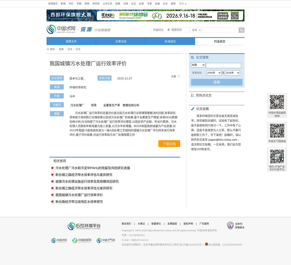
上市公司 (107, 3)
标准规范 (170, 41)
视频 (87, 3)
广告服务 (204, 223)
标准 (141, 3)
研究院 (96, 3)
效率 (94, 105)
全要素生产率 (111, 105)
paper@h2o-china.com (222, 139)
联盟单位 (156, 223)
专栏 (71, 3)
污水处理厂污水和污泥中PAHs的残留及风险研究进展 (92, 168)
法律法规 (120, 41)
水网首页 (53, 3)
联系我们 (126, 223)
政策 (117, 3)
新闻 (63, 3)
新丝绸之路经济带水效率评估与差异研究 (83, 174)
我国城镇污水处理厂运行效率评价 (79, 195)
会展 (157, 3)
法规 (125, 3)
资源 (61, 49)
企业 (165, 3)
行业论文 (219, 41)
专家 (149, 3)
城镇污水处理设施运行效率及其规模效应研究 (87, 181)
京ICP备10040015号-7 (191, 244)
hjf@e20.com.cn (139, 240)
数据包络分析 (131, 105)
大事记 (141, 223)
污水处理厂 (77, 105)
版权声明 (188, 223)
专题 (79, 3)
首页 (52, 49)
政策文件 (71, 41)
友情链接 (172, 223)
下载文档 (169, 144)
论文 (133, 3)
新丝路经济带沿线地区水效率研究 (79, 201)
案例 (173, 3)
